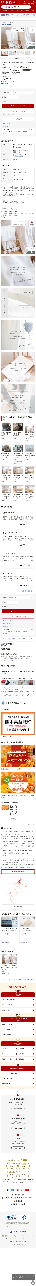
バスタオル (30, 639)
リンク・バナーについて (27, 1236)
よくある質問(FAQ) (18, 1128)
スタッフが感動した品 (7, 1029)
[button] (33, 7)
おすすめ (26, 10)
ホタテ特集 (21, 1054)
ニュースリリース (14, 1236)
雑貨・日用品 (12, 639)
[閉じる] (33, 1275)
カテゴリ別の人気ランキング (9, 999)
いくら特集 (21, 1048)
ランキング (19, 10)
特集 (33, 10)
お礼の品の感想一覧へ (28, 591)
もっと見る (31, 824)
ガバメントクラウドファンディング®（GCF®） (19, 1198)
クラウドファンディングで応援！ (10, 1073)
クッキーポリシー (25, 1238)
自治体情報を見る (19, 871)
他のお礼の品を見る (19, 156)
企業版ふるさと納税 (19, 1204)
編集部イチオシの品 (7, 1024)
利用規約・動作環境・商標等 (18, 1241)
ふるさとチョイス (19, 1194)
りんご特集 (5, 1054)
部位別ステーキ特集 (7, 1059)
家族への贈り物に (6, 1083)
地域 (12, 10)
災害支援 (19, 1201)
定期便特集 (21, 1059)
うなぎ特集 (5, 1048)
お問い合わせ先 (7, 126)
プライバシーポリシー (12, 1238)
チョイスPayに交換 (7, 1078)
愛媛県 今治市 (5, 973)
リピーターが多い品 (7, 1005)
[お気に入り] (33, 1283)
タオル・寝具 (21, 639)
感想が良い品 (5, 1010)
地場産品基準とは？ (7, 660)
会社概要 (4, 1236)
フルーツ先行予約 (6, 1034)
